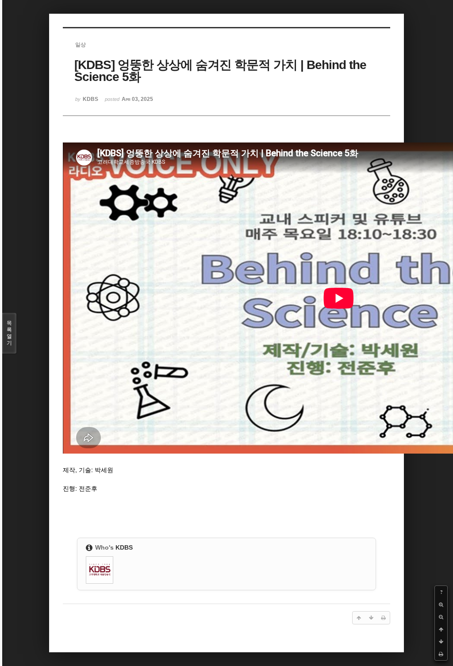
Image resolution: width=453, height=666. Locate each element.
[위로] (441, 629)
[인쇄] (441, 654)
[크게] (441, 604)
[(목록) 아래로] (441, 641)
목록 (9, 333)
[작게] (441, 617)
